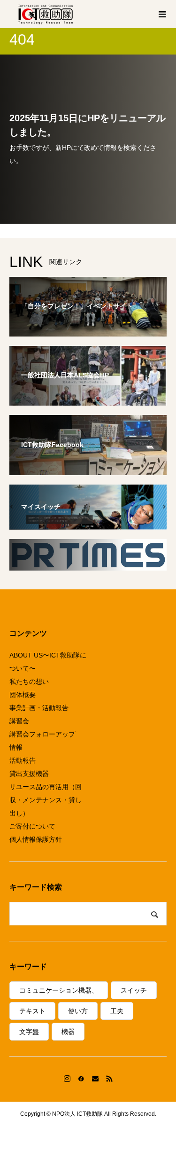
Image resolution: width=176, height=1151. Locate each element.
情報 (16, 747)
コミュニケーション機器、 (58, 990)
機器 (68, 1031)
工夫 (116, 1011)
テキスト (32, 1011)
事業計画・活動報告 (39, 708)
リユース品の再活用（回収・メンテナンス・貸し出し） (45, 800)
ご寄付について (32, 826)
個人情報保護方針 (35, 839)
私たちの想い (29, 681)
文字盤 (29, 1031)
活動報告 (22, 760)
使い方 (78, 1011)
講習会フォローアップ (42, 734)
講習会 (19, 721)
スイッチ (134, 990)
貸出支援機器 (29, 773)
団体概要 (22, 694)
